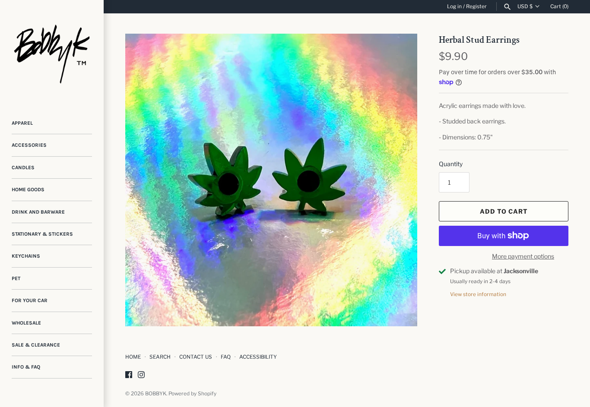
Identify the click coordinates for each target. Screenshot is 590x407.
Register (476, 6)
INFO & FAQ (26, 367)
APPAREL (22, 123)
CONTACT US (195, 357)
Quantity (451, 163)
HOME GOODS (28, 189)
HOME (133, 357)
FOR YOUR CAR (30, 300)
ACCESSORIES (29, 145)
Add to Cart (504, 211)
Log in (454, 6)
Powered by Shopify (192, 394)
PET (16, 278)
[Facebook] (128, 375)
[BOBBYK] (52, 52)
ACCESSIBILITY (258, 357)
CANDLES (23, 167)
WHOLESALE (26, 323)
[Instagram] (141, 375)
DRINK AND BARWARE (38, 212)
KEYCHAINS (26, 256)
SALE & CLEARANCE (36, 345)
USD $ (525, 6)
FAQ (226, 357)
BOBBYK (155, 394)
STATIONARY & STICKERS (42, 234)
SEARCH (160, 357)
